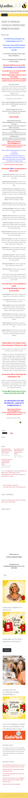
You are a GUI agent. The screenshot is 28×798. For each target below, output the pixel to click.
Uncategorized (9, 471)
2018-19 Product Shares (14, 472)
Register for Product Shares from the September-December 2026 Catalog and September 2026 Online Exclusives (14, 779)
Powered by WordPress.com (14, 795)
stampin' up (21, 474)
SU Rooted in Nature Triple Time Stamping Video (15, 487)
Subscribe (7, 650)
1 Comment (10, 476)
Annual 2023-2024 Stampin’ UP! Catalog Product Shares (6, 450)
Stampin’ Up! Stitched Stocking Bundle (11, 784)
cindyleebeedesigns (5, 474)
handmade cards (14, 474)
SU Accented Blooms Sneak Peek (9, 485)
